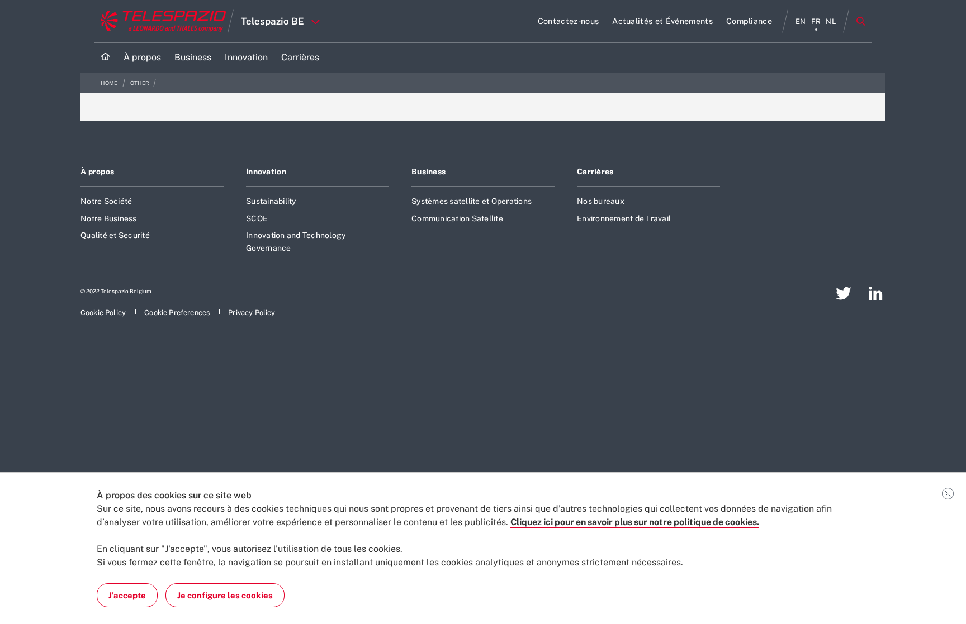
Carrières (595, 171)
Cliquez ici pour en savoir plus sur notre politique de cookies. (634, 522)
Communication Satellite (457, 218)
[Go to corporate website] (161, 21)
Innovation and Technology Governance (295, 241)
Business (428, 171)
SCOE (257, 218)
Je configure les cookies (225, 595)
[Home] (105, 57)
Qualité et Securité (115, 235)
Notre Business (108, 218)
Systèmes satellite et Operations (471, 201)
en (800, 21)
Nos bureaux (600, 201)
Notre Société (106, 201)
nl (831, 21)
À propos (97, 171)
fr (816, 21)
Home (110, 83)
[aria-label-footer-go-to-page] (844, 293)
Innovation (266, 171)
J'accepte (127, 595)
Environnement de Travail (624, 218)
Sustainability (271, 201)
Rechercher (860, 21)
